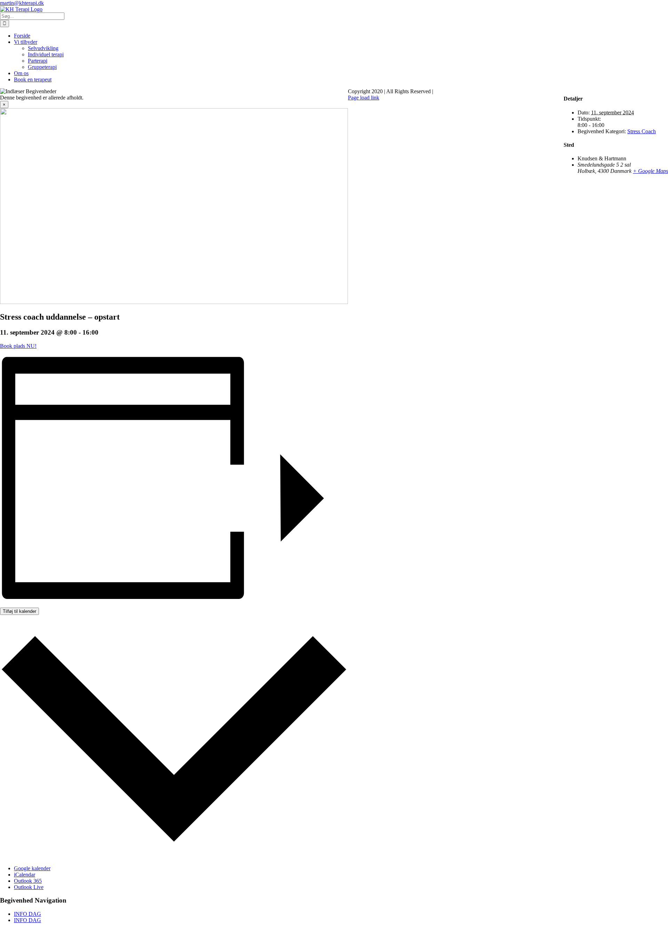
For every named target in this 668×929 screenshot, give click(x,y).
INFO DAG (27, 914)
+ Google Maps (650, 171)
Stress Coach (641, 131)
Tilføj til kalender (19, 611)
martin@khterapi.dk (22, 3)
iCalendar (24, 875)
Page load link (363, 98)
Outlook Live (28, 887)
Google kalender (32, 868)
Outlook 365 (28, 881)
